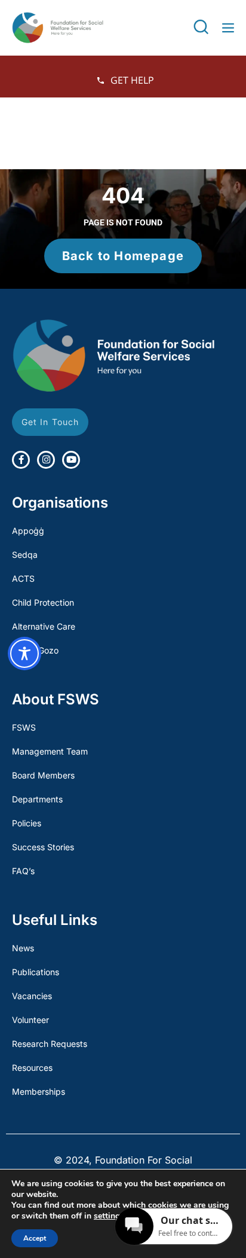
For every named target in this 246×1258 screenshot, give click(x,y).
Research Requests (49, 1044)
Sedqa (25, 554)
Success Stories (43, 847)
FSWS (24, 727)
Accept (34, 1238)
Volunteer (30, 1020)
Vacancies (32, 996)
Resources (32, 1067)
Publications (35, 972)
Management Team (50, 751)
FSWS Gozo (35, 650)
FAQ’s (23, 871)
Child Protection (43, 602)
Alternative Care (43, 626)
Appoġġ (28, 531)
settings (109, 1216)
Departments (37, 799)
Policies (26, 823)
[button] (201, 27)
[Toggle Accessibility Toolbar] (24, 653)
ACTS (23, 578)
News (23, 948)
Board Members (43, 775)
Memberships (38, 1091)
